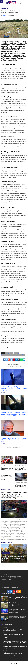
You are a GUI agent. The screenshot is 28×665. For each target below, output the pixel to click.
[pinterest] (14, 359)
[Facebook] (8, 591)
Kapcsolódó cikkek (13, 364)
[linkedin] (16, 359)
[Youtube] (17, 591)
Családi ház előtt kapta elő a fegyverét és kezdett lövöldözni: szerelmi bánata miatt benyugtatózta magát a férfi (14, 388)
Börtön (11, 353)
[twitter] (6, 359)
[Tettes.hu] (14, 2)
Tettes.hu (4, 15)
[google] (9, 359)
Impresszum (3, 583)
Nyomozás (16, 354)
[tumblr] (19, 359)
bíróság (7, 353)
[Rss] (19, 591)
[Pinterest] (14, 591)
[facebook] (4, 359)
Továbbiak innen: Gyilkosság (13, 366)
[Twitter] (11, 591)
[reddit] (11, 359)
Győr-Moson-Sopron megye (7, 354)
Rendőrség (22, 354)
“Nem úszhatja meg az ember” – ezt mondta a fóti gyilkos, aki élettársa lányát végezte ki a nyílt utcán (14, 440)
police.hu (3, 80)
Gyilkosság (4, 8)
